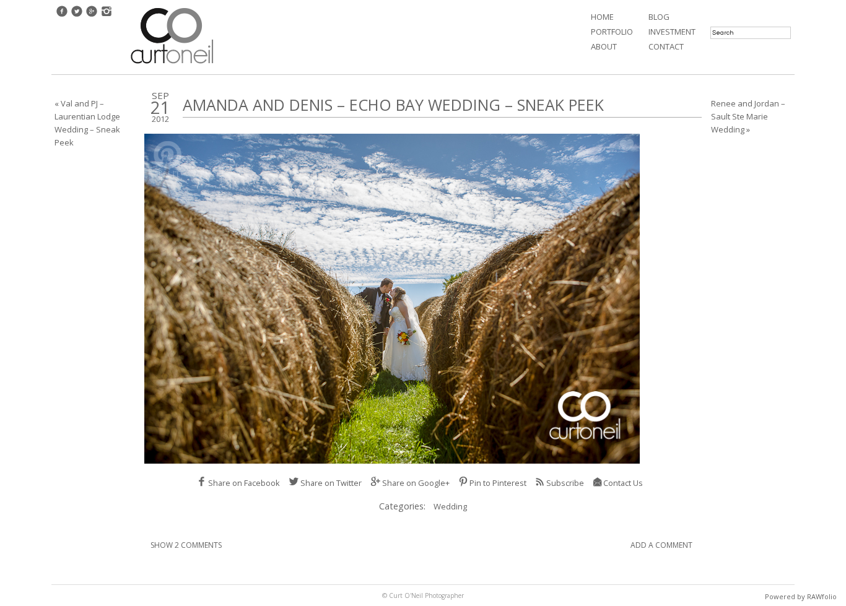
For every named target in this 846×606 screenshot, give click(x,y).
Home (602, 16)
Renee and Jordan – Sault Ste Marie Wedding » (748, 116)
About (604, 46)
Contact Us (623, 482)
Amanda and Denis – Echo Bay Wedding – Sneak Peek (393, 104)
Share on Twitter (331, 482)
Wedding (450, 506)
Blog (658, 16)
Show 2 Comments (186, 545)
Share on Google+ (416, 482)
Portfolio (612, 31)
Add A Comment (661, 545)
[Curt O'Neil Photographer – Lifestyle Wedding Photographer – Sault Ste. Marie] (172, 65)
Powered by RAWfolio (801, 596)
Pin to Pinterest (497, 482)
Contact (666, 46)
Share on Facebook (244, 482)
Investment (672, 31)
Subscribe (565, 482)
